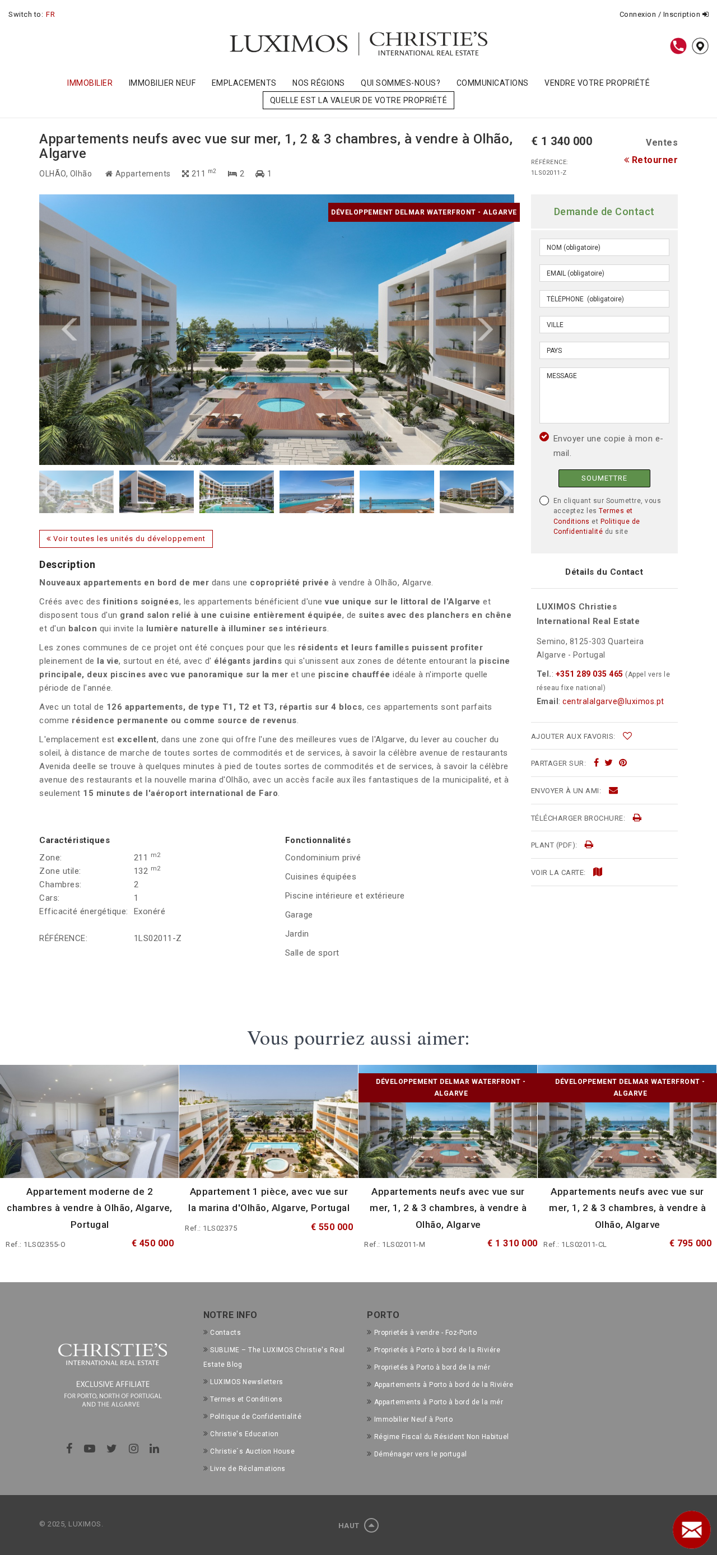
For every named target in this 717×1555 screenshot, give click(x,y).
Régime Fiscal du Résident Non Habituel (441, 1437)
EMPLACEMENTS (244, 82)
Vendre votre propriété (597, 82)
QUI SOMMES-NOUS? (400, 82)
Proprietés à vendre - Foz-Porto (425, 1333)
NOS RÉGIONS (318, 82)
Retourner (653, 160)
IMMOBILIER (90, 82)
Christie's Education (244, 1434)
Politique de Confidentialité (255, 1417)
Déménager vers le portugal (420, 1454)
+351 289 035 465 (589, 673)
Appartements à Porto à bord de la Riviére (443, 1385)
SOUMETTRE (604, 478)
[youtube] (90, 1448)
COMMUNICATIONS (493, 82)
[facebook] (596, 763)
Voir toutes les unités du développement (128, 538)
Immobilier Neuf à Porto (413, 1419)
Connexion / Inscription (661, 14)
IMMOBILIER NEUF (162, 82)
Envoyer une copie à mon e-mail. (608, 446)
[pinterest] (623, 763)
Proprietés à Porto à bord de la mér (432, 1367)
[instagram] (134, 1448)
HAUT (350, 1525)
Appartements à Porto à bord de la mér (438, 1402)
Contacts (225, 1333)
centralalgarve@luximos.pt (613, 701)
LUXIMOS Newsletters (246, 1382)
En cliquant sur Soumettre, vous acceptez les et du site (607, 516)
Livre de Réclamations (248, 1469)
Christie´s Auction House (252, 1451)
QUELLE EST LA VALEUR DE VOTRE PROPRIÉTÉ (359, 100)
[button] (158, 329)
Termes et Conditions (246, 1399)
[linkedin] (155, 1448)
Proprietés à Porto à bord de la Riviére (437, 1350)
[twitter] (608, 763)
